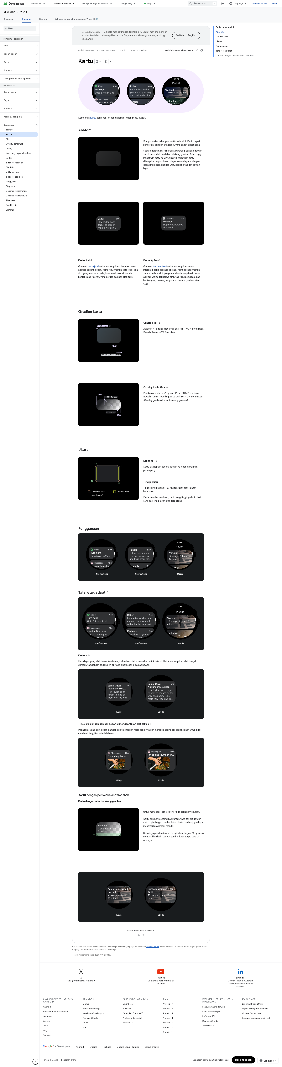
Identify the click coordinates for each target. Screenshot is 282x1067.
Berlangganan (243, 1059)
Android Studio (259, 3)
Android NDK (208, 1025)
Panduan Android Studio (213, 1006)
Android (47, 1006)
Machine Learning (91, 1008)
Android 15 (168, 1013)
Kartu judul (93, 266)
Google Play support (251, 1013)
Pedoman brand (69, 1060)
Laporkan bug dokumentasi (255, 1008)
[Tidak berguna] (201, 50)
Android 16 (168, 1008)
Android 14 (168, 1018)
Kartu (93, 117)
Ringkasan (9, 19)
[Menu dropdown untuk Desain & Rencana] (75, 3)
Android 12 (168, 1027)
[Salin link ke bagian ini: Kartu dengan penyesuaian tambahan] (132, 795)
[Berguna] (197, 50)
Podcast (47, 1035)
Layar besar (128, 1004)
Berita (45, 1025)
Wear (23, 12)
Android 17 (168, 1004)
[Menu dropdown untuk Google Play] (136, 3)
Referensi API (208, 1016)
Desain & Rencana (62, 3)
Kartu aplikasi (160, 266)
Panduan (26, 19)
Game (86, 1004)
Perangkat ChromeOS (133, 1013)
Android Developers (86, 50)
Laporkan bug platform (252, 1004)
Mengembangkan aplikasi (95, 3)
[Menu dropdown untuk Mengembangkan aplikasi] (112, 3)
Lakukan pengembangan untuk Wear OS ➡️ (77, 19)
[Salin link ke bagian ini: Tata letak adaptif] (111, 593)
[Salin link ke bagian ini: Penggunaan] (102, 529)
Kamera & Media (90, 1018)
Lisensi (55, 1060)
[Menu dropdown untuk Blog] (156, 3)
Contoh (43, 19)
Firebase (107, 1047)
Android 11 (167, 1032)
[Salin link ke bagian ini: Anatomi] (95, 130)
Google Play (126, 3)
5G (84, 1027)
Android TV (128, 1022)
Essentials (36, 3)
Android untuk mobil (132, 1018)
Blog (149, 3)
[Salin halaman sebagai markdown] (106, 61)
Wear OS (127, 1008)
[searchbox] (20, 28)
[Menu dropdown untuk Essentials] (45, 3)
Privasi (86, 1022)
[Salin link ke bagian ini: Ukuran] (93, 450)
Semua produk (152, 1047)
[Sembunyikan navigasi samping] (35, 1062)
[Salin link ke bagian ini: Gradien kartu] (105, 312)
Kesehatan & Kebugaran (94, 1013)
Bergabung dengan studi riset (256, 1018)
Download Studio (210, 1021)
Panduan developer (211, 1011)
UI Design (10, 12)
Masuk (275, 3)
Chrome (93, 1047)
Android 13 (168, 1022)
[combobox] (202, 3)
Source (46, 1021)
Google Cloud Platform (128, 1047)
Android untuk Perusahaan (55, 1011)
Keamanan (48, 1016)
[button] (17, 45)
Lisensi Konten (152, 946)
